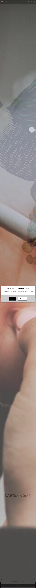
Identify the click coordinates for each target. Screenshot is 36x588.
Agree (12, 299)
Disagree (22, 299)
